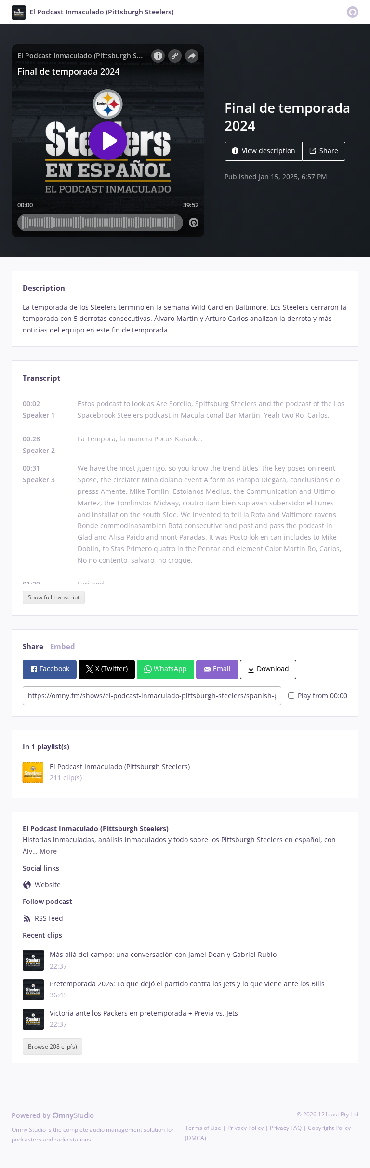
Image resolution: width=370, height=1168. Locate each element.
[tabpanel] (185, 319)
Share (328, 150)
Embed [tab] (62, 646)
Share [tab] (33, 646)
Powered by (32, 1115)
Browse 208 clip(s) (52, 1047)
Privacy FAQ (286, 1128)
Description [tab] (44, 288)
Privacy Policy (245, 1128)
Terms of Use (203, 1128)
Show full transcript (53, 597)
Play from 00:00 (322, 695)
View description (268, 150)
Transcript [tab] (42, 378)
